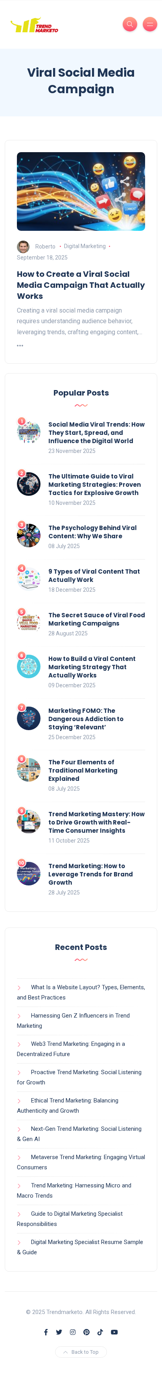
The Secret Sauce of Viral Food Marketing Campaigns (96, 619)
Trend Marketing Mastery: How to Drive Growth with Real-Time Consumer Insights (96, 822)
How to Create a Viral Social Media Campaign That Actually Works (81, 285)
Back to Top (85, 1352)
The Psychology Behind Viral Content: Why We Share (92, 532)
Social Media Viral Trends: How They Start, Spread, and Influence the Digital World (96, 432)
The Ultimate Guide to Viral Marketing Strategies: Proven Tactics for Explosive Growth (94, 484)
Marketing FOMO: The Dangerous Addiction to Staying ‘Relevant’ (85, 719)
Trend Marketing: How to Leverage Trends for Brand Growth (90, 874)
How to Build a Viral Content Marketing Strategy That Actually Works (92, 667)
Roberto (45, 246)
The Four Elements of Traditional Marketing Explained (83, 770)
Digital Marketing (85, 246)
